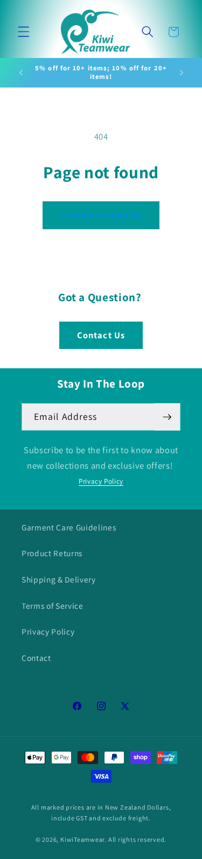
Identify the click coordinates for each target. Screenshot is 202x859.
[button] (24, 32)
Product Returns (52, 553)
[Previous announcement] (21, 72)
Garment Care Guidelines (69, 527)
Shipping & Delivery (59, 579)
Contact (36, 657)
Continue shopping (101, 215)
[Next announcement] (181, 72)
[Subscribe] (167, 417)
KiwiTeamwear (82, 839)
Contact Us (101, 335)
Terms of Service (52, 605)
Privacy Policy (101, 481)
